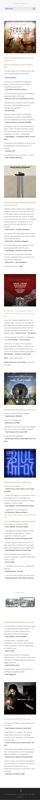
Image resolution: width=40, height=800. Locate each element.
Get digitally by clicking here (20, 409)
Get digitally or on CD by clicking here (19, 313)
